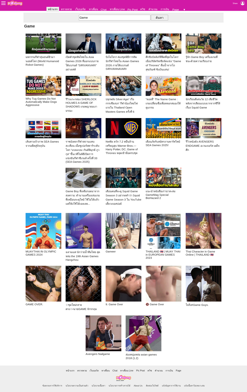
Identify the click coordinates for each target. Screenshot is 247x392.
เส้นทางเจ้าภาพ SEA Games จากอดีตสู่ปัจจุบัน (42, 143)
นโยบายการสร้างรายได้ (119, 386)
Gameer (111, 251)
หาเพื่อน (93, 9)
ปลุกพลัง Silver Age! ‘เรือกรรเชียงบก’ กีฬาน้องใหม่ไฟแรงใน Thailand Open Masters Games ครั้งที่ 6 (122, 105)
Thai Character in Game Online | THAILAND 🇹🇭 (200, 253)
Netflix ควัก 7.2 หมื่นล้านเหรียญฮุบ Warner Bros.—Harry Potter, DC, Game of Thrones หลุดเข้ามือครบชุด (122, 147)
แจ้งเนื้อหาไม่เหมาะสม (194, 386)
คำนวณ (153, 9)
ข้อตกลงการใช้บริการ (52, 386)
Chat (103, 9)
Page (175, 9)
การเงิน (165, 9)
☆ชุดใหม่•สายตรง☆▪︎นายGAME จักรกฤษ (81, 307)
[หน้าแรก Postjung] (14, 3)
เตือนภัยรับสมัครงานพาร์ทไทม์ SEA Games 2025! (163, 143)
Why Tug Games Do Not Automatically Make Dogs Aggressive (41, 101)
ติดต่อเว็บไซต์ (152, 386)
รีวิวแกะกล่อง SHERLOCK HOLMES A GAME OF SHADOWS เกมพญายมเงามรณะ (81, 105)
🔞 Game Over (155, 304)
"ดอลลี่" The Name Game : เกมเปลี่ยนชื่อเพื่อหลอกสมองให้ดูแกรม (163, 103)
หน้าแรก (53, 9)
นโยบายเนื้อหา (98, 386)
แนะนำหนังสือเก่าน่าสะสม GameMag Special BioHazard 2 (160, 195)
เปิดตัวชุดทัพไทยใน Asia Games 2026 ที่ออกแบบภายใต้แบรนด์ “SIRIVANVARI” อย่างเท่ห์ (82, 63)
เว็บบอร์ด (80, 9)
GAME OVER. (34, 304)
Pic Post (133, 9)
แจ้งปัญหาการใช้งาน (171, 386)
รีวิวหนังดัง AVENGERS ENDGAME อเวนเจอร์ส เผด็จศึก (203, 145)
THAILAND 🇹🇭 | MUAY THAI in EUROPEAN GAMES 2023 (163, 254)
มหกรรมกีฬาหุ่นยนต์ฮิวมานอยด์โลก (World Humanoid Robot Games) (42, 61)
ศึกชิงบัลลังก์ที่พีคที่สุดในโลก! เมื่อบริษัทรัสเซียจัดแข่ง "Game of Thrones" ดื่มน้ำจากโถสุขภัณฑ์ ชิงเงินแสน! (163, 63)
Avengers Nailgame (98, 354)
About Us (138, 386)
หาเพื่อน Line (117, 9)
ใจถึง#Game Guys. (197, 304)
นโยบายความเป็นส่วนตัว (77, 386)
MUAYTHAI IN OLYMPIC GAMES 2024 (41, 253)
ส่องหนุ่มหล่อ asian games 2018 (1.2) (141, 356)
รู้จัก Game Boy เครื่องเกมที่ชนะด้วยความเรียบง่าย (202, 59)
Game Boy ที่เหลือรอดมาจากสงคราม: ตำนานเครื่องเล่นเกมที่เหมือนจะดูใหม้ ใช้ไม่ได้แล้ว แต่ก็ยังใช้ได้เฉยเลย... (83, 197)
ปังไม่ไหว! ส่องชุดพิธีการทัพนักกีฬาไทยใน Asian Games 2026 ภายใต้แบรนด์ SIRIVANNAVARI (122, 63)
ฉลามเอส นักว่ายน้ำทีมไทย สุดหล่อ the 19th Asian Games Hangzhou (83, 256)
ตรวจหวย (66, 9)
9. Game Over (114, 304)
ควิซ (142, 9)
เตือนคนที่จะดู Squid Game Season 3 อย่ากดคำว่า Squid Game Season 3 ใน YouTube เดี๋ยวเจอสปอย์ (123, 197)
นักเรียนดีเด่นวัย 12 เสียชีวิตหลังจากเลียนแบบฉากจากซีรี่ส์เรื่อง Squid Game (203, 103)
